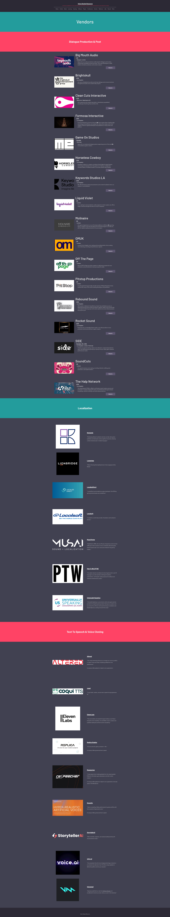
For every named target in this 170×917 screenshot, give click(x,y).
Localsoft (90, 513)
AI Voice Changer (106, 891)
